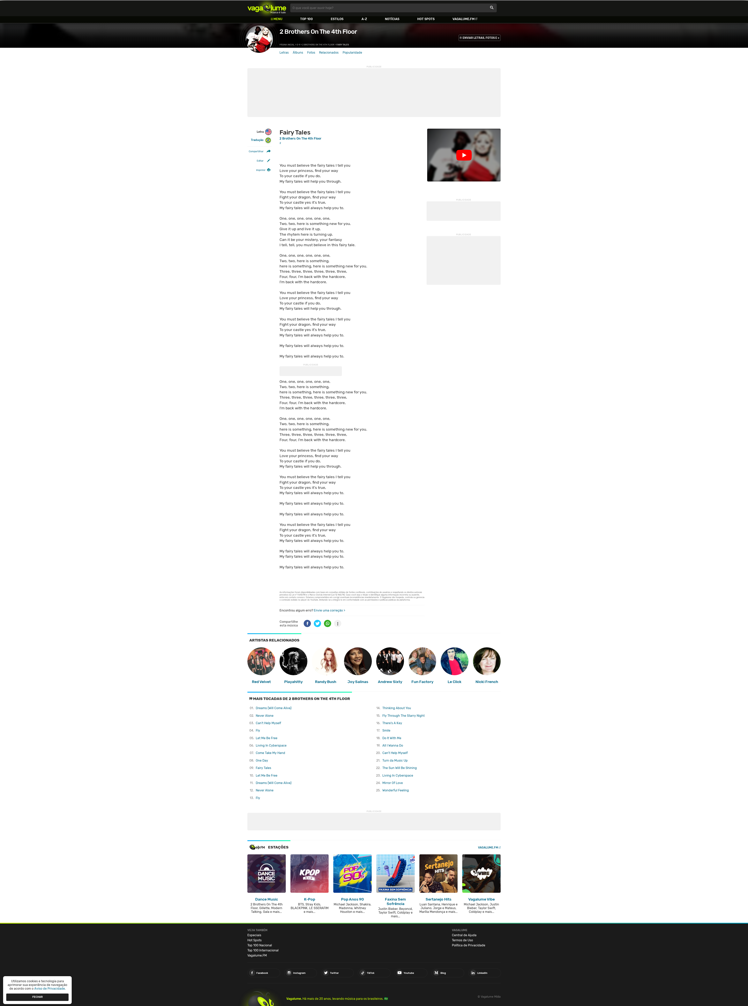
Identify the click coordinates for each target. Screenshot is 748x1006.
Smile (386, 730)
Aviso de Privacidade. (50, 988)
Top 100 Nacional (259, 945)
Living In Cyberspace (271, 745)
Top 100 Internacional (263, 950)
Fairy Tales (263, 768)
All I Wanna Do (392, 745)
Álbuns (298, 52)
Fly (258, 730)
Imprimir (261, 170)
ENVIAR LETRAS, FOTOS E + (481, 38)
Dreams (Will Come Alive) (273, 708)
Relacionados (329, 52)
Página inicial (287, 44)
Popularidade (352, 52)
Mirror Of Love (392, 783)
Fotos (311, 52)
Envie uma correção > (329, 610)
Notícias (392, 19)
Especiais (254, 935)
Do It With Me (391, 738)
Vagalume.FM (464, 19)
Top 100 (306, 19)
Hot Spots (426, 19)
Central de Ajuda (464, 935)
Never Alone (264, 716)
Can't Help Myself (268, 723)
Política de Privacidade (468, 945)
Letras (284, 52)
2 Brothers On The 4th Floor (318, 31)
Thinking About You (396, 708)
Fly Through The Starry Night (403, 716)
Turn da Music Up (395, 760)
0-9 (298, 44)
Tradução (257, 140)
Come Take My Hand (270, 753)
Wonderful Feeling (395, 790)
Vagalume (266, 8)
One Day (262, 760)
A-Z (364, 19)
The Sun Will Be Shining (399, 768)
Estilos (337, 19)
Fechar (37, 997)
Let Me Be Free (266, 738)
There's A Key (392, 723)
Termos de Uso (462, 940)
